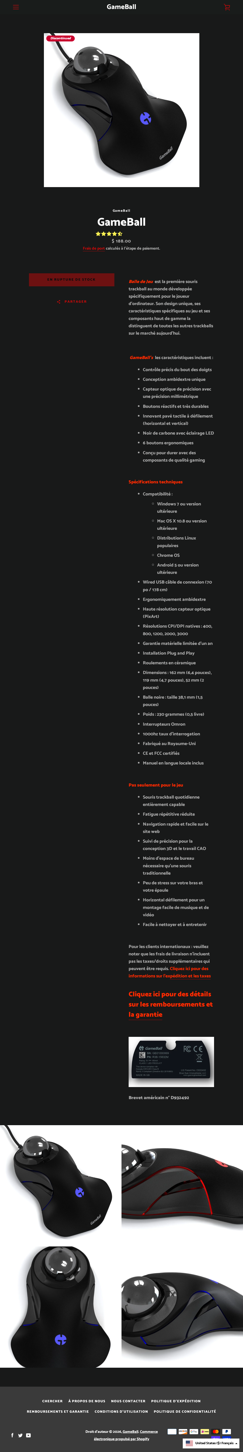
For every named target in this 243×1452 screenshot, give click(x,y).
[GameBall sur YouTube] (28, 1435)
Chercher (52, 1401)
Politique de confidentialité (185, 1412)
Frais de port (94, 248)
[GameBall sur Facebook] (12, 1435)
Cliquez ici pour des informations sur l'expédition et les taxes (170, 972)
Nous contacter (128, 1401)
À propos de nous (86, 1401)
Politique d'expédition (176, 1401)
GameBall (121, 7)
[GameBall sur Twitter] (20, 1435)
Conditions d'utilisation (121, 1412)
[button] (109, 234)
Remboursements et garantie (58, 1412)
